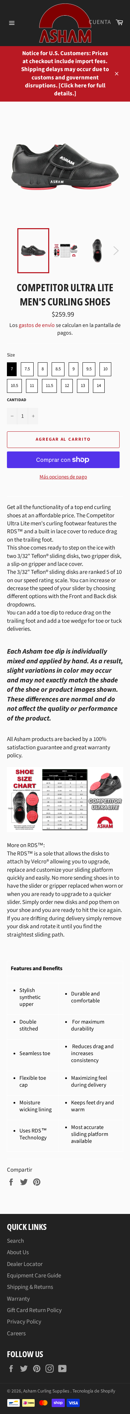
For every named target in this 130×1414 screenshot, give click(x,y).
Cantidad (16, 400)
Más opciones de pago (63, 477)
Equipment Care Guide (34, 1275)
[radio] (12, 369)
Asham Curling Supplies (46, 1391)
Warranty (18, 1299)
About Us (18, 1252)
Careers (16, 1333)
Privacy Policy (24, 1322)
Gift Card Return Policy (34, 1310)
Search (15, 1241)
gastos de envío (37, 325)
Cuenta (100, 22)
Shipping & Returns (30, 1287)
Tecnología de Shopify (93, 1391)
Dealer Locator (25, 1264)
